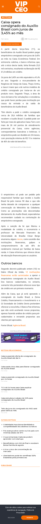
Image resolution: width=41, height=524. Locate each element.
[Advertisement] (20, 169)
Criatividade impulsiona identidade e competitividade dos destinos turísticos (20, 426)
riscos (20, 239)
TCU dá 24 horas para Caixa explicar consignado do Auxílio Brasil (16, 389)
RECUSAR (11, 517)
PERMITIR (30, 517)
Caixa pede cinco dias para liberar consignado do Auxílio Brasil (20, 368)
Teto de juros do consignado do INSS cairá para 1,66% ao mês (19, 410)
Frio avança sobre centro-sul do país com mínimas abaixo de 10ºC (21, 432)
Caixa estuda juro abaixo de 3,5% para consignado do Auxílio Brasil (17, 399)
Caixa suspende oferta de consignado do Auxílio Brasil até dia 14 (18, 357)
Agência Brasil (19, 325)
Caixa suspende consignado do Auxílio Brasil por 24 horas (20, 378)
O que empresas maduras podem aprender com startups (18, 438)
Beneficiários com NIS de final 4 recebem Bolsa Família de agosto (21, 444)
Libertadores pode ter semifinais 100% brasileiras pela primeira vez (19, 457)
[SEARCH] (39, 6)
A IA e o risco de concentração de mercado (17, 450)
